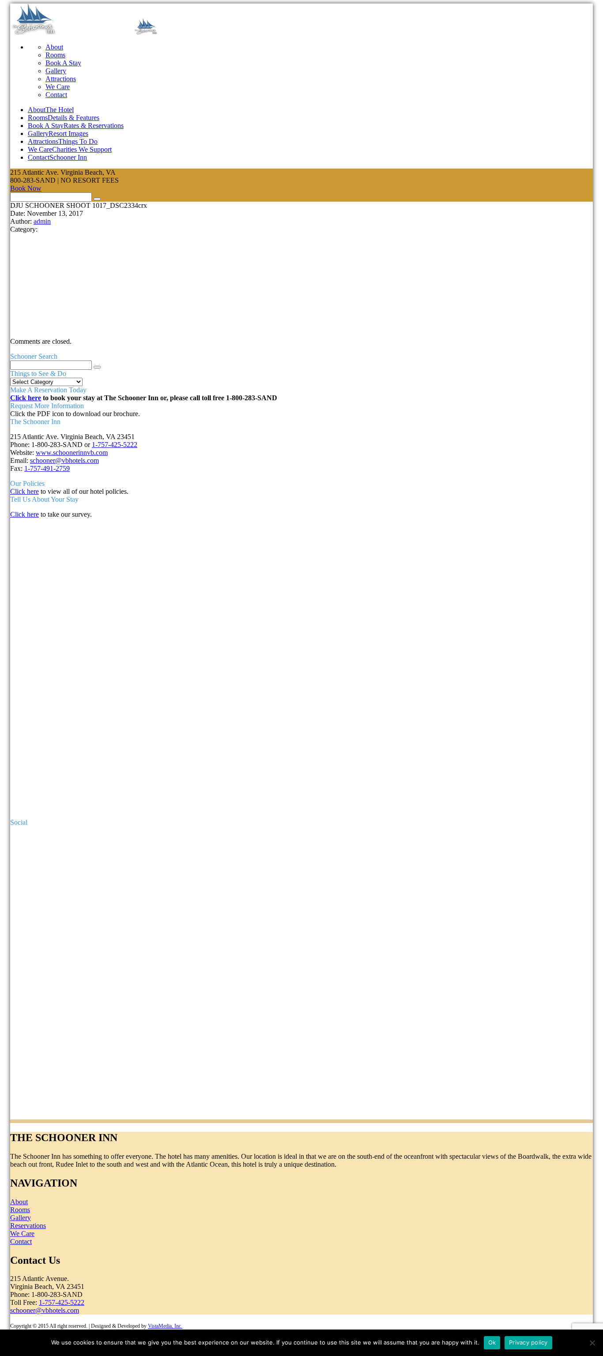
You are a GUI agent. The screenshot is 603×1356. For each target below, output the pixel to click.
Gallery (55, 71)
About (54, 47)
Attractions (60, 79)
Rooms (55, 55)
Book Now (25, 188)
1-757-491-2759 (47, 468)
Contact (56, 94)
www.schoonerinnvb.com (72, 452)
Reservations (28, 1225)
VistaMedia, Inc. (165, 1326)
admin (42, 221)
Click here (25, 398)
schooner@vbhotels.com (64, 460)
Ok (492, 1342)
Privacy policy (528, 1342)
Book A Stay (63, 63)
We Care (57, 86)
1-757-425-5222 (114, 444)
